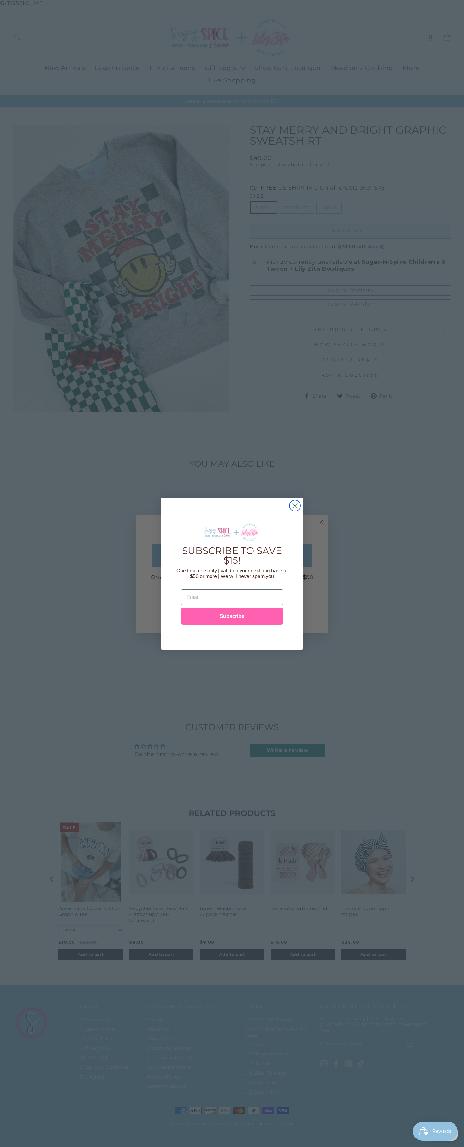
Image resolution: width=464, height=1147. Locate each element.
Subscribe (232, 616)
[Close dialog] (294, 505)
